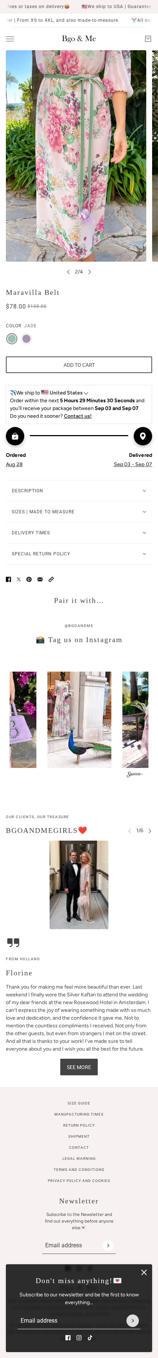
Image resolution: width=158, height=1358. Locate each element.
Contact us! (77, 416)
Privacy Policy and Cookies (79, 1181)
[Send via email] (40, 579)
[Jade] (11, 338)
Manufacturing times (79, 1114)
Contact (79, 1147)
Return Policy (79, 1125)
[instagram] (79, 1338)
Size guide (79, 1103)
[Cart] (148, 39)
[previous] (68, 272)
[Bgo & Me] (79, 38)
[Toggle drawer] (10, 39)
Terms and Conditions (79, 1170)
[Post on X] (18, 579)
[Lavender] (26, 338)
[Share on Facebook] (8, 579)
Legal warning (79, 1159)
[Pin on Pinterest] (29, 579)
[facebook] (68, 1338)
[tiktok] (90, 1338)
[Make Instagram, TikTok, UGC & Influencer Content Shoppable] (135, 775)
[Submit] (132, 1320)
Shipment (79, 1136)
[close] (144, 1272)
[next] (89, 272)
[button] (51, 579)
